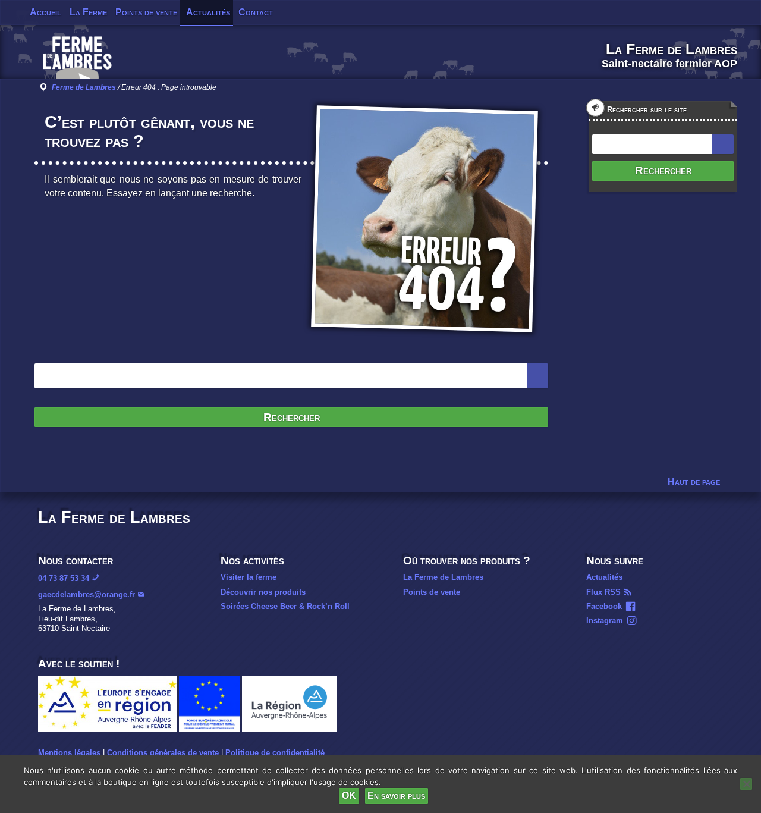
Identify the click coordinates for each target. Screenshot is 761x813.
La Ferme (88, 12)
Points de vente (146, 12)
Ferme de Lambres (84, 87)
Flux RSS (603, 592)
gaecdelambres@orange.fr (86, 594)
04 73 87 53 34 (63, 578)
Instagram (604, 620)
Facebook (604, 606)
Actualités (208, 12)
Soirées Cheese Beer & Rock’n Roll (285, 606)
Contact (255, 12)
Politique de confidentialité (275, 752)
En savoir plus (396, 795)
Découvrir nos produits (263, 592)
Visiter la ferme (248, 577)
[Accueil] (77, 61)
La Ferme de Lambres (443, 577)
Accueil (45, 12)
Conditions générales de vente (163, 752)
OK (349, 795)
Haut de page (694, 481)
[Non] (746, 784)
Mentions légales (69, 752)
